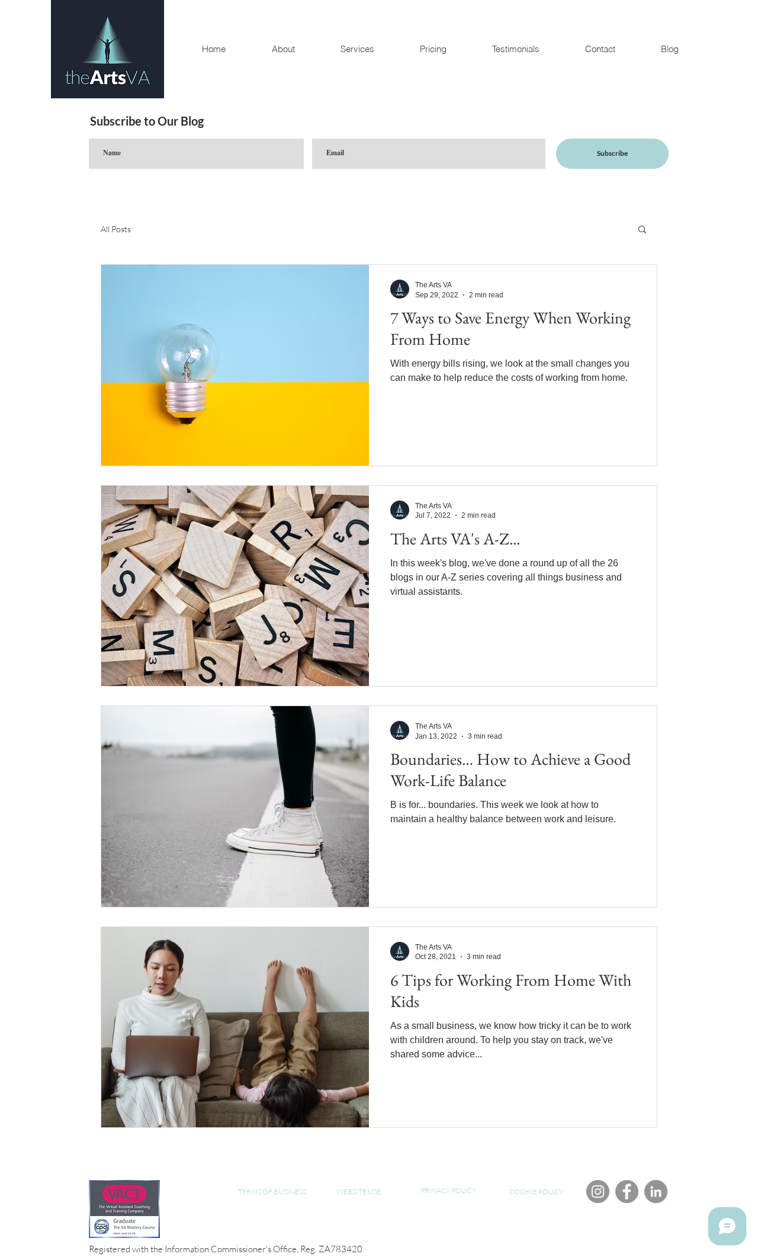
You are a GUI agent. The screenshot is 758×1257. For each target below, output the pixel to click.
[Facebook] (626, 1191)
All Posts (116, 229)
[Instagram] (597, 1191)
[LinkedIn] (655, 1191)
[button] (642, 230)
